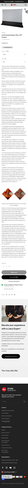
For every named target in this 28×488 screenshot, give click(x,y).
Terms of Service (6, 445)
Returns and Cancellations (5, 451)
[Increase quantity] (9, 266)
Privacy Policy (5, 435)
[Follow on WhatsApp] (14, 468)
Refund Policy (5, 438)
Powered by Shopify (20, 483)
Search (3, 430)
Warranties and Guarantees (5, 441)
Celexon (3, 32)
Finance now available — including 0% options (14, 1)
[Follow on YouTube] (10, 468)
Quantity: (4, 263)
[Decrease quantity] (4, 266)
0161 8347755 (6, 421)
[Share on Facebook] (6, 294)
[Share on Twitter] (9, 294)
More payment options (14, 281)
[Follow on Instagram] (7, 468)
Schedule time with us (11, 356)
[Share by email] (14, 294)
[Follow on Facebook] (3, 468)
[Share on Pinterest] (12, 294)
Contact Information (7, 447)
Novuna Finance (5, 432)
